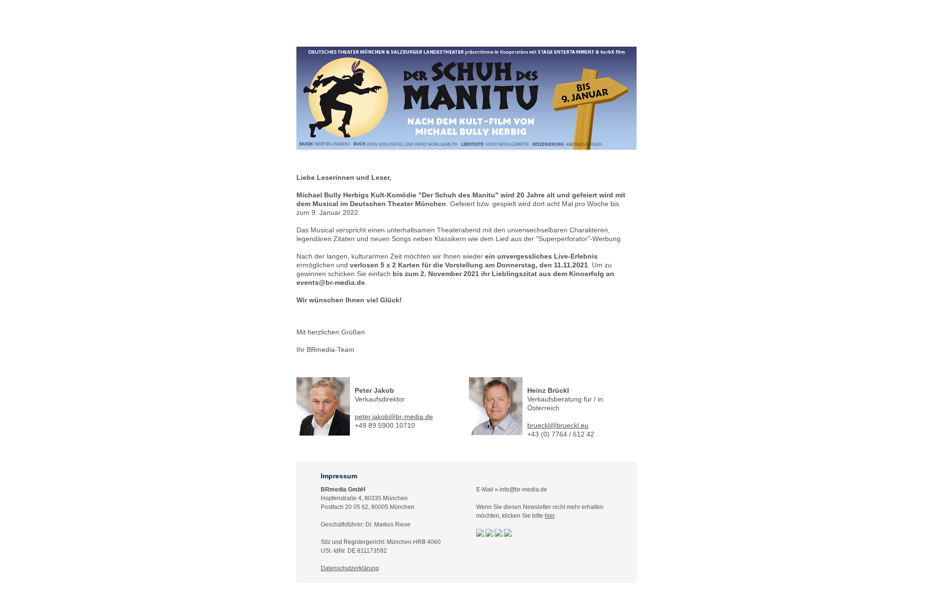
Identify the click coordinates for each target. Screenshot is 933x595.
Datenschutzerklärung (350, 568)
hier (549, 515)
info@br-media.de (523, 489)
